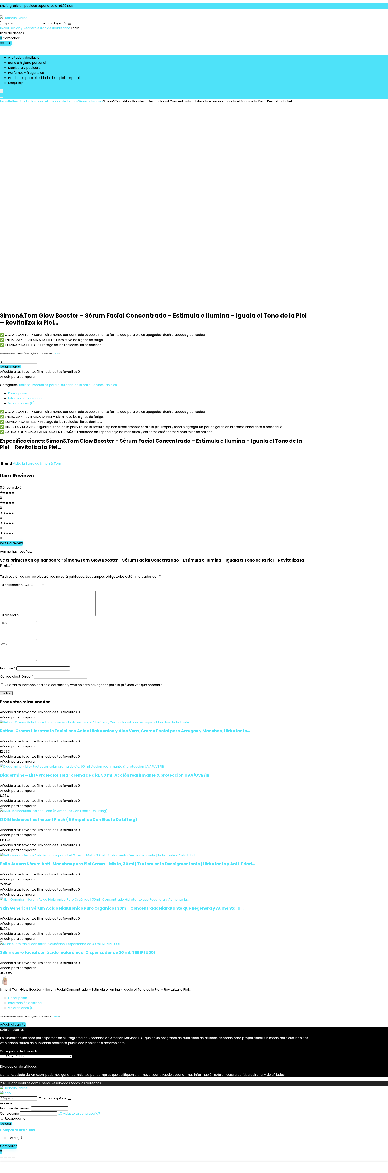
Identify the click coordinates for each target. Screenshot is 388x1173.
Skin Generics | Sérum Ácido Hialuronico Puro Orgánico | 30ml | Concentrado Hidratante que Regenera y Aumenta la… (122, 908)
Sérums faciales (90, 101)
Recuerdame (14, 1118)
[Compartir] (9, 1157)
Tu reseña (9, 615)
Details (55, 353)
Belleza (13, 101)
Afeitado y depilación (24, 57)
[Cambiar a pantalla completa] (5, 1157)
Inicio (4, 101)
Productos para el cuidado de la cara (48, 101)
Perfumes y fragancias (26, 72)
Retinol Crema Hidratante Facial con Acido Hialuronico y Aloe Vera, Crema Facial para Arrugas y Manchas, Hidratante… (125, 731)
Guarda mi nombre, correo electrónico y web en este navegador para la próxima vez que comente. (84, 685)
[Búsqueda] (69, 24)
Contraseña (9, 1113)
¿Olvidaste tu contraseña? (79, 1113)
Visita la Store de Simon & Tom (37, 463)
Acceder (6, 1123)
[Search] (1, 97)
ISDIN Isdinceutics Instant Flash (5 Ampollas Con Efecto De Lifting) (68, 819)
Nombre (8, 668)
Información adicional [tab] (25, 398)
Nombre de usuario (15, 1108)
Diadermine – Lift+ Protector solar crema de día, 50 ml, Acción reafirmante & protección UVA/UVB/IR (104, 775)
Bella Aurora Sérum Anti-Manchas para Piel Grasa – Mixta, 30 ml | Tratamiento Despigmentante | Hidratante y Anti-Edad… (127, 864)
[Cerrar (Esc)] (13, 1157)
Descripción (17, 998)
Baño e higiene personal (27, 62)
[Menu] (1, 91)
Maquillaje (16, 83)
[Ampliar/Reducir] (1, 1157)
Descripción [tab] (17, 393)
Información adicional (25, 1003)
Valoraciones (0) (21, 1008)
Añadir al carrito (10, 366)
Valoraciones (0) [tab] (21, 403)
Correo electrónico (16, 676)
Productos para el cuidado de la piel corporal (44, 77)
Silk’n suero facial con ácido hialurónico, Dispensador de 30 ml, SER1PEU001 (77, 952)
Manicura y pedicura (24, 67)
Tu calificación (11, 585)
